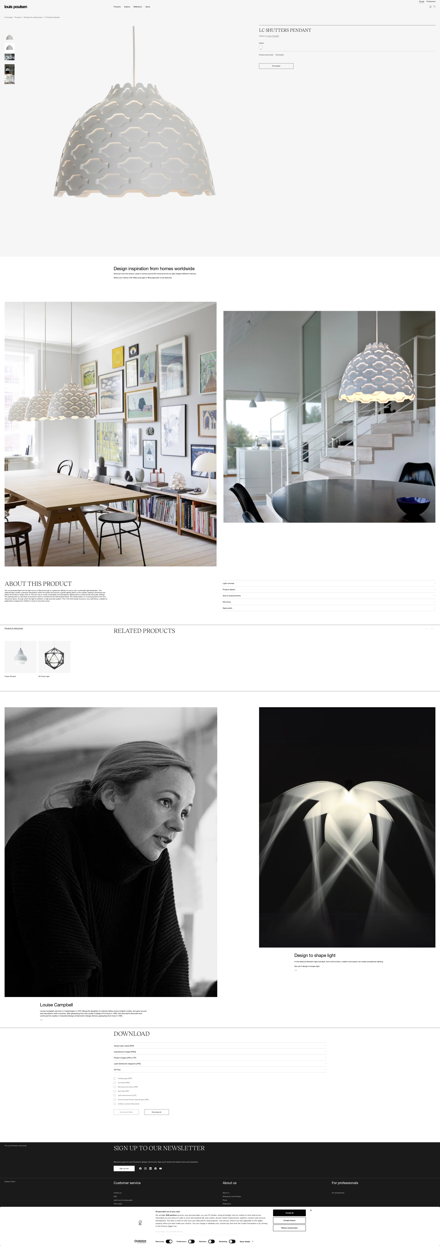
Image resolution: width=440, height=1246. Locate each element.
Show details (245, 1241)
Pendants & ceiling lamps (14, 628)
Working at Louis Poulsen (232, 1196)
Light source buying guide (123, 1200)
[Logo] (16, 8)
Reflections (227, 1204)
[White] (261, 47)
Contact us (118, 1193)
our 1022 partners (169, 1215)
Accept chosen (289, 1220)
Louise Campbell (273, 36)
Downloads (280, 55)
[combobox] (220, 1046)
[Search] (434, 10)
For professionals (338, 1193)
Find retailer (118, 1204)
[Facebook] (140, 1168)
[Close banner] (311, 1210)
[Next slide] (432, 629)
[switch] (191, 1241)
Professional (430, 3)
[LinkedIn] (150, 1168)
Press (225, 1200)
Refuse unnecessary (289, 1228)
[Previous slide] (426, 629)
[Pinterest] (155, 1168)
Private (421, 3)
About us (226, 1193)
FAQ (115, 1196)
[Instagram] (145, 1168)
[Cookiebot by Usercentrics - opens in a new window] (140, 1241)
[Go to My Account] (430, 10)
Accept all (289, 1213)
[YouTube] (160, 1168)
